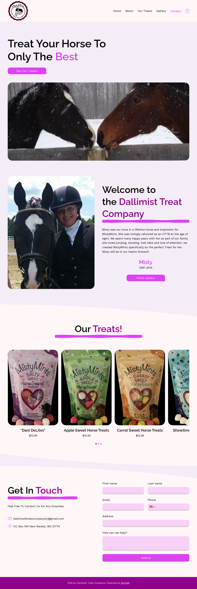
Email (106, 499)
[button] (187, 11)
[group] (98, 394)
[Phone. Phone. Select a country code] (153, 506)
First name (110, 483)
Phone (152, 499)
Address (108, 516)
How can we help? (115, 532)
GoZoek (125, 583)
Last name (155, 483)
